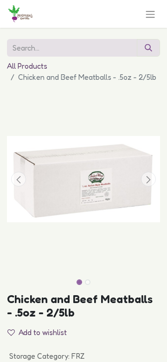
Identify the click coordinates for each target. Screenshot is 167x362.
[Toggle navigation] (150, 14)
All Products (27, 66)
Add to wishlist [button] (43, 332)
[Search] (148, 48)
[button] (18, 179)
